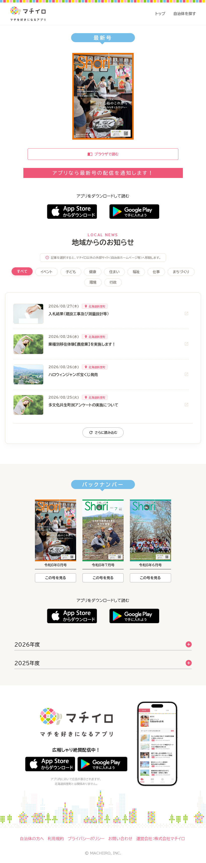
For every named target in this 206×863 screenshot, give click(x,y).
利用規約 (56, 839)
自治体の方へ (32, 839)
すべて (22, 271)
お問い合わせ (120, 839)
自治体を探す (184, 14)
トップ (160, 14)
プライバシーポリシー (86, 839)
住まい (114, 272)
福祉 (136, 272)
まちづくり (181, 272)
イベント (46, 272)
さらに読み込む (106, 432)
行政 (113, 282)
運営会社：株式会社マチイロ (160, 839)
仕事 (156, 272)
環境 (92, 282)
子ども (71, 272)
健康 (92, 272)
